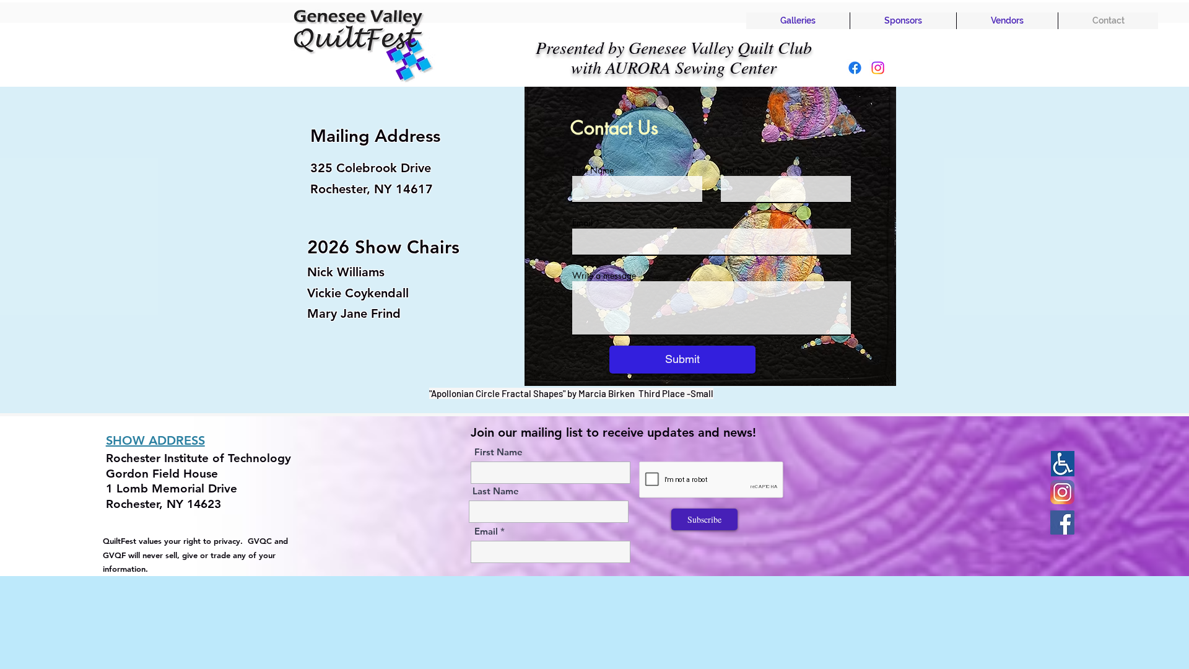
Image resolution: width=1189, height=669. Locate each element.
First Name (593, 170)
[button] (798, 20)
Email (582, 223)
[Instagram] (877, 67)
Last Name (740, 170)
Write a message (604, 275)
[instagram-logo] (1062, 492)
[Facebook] (855, 67)
